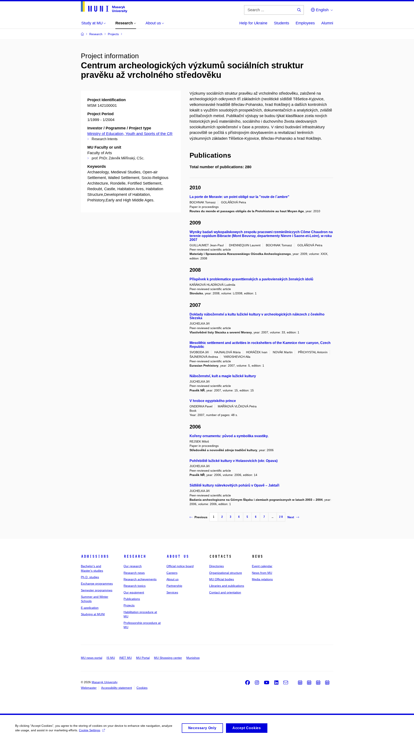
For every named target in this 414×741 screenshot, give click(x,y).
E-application (90, 607)
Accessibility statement (116, 687)
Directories (216, 566)
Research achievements (140, 579)
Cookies (141, 687)
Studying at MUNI (93, 614)
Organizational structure (225, 573)
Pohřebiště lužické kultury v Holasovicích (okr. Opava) (234, 461)
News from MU (262, 573)
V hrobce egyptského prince (213, 401)
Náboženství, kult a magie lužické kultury (223, 376)
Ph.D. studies (90, 577)
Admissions (95, 556)
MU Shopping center (168, 657)
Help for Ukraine (253, 23)
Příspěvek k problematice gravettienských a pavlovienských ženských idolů (251, 279)
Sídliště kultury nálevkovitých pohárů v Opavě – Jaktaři (234, 485)
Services (172, 592)
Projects (129, 605)
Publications (132, 599)
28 (281, 517)
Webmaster (89, 687)
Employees (305, 23)
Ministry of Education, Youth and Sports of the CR (129, 134)
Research (135, 556)
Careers (171, 573)
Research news (134, 573)
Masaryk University (105, 682)
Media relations (262, 579)
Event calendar (262, 566)
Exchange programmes (97, 583)
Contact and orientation (225, 592)
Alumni (327, 23)
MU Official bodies (221, 579)
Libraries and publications (226, 585)
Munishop (193, 657)
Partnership (174, 585)
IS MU (111, 657)
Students (281, 23)
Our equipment (134, 592)
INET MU (125, 657)
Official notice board (180, 566)
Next (290, 517)
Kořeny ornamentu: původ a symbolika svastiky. (229, 436)
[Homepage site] (104, 7)
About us (177, 556)
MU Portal (143, 657)
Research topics (135, 585)
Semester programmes (96, 590)
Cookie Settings (89, 730)
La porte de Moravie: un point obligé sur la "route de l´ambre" (239, 197)
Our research (133, 566)
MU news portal (91, 657)
